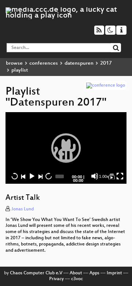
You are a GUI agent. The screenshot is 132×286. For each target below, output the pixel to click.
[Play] (66, 148)
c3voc (77, 279)
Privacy (56, 279)
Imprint (114, 273)
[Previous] (23, 176)
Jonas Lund (22, 209)
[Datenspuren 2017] (111, 176)
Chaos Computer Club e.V (36, 273)
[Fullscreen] (120, 176)
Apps (94, 273)
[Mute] (94, 176)
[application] (66, 148)
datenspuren (79, 63)
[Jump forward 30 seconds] (48, 176)
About (76, 273)
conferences (43, 63)
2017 (106, 63)
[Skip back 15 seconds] (14, 176)
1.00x (104, 176)
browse (14, 63)
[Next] (40, 176)
